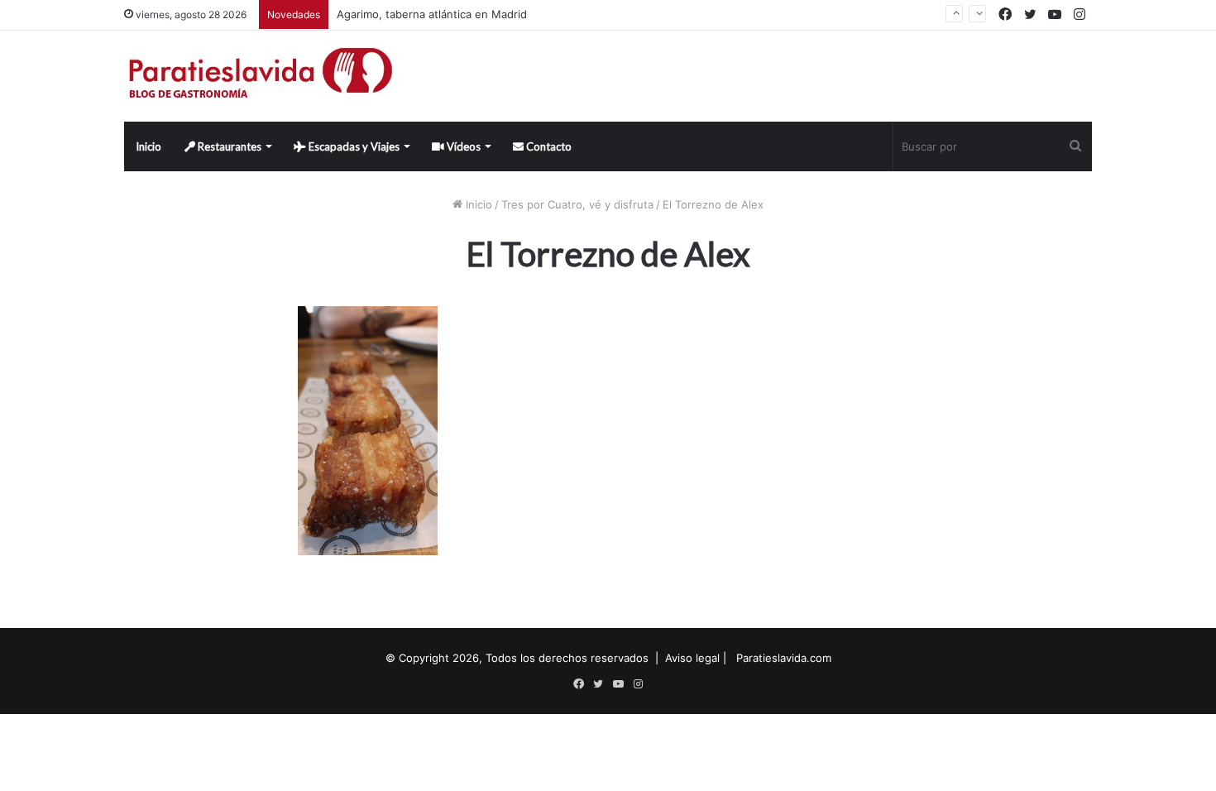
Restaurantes (228, 146)
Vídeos (462, 146)
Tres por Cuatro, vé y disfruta (577, 204)
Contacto (548, 146)
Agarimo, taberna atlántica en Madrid (432, 14)
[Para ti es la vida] (262, 76)
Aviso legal (692, 657)
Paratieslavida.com (783, 657)
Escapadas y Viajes (353, 146)
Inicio (148, 146)
